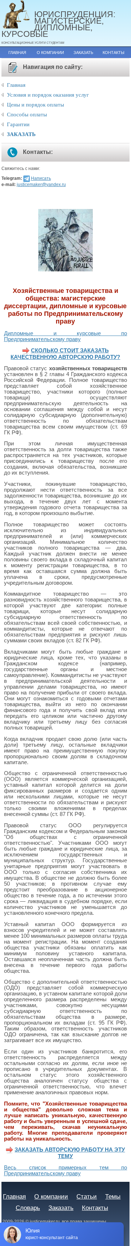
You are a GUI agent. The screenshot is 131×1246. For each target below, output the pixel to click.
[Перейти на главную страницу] (17, 15)
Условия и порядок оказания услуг (48, 95)
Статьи (86, 1196)
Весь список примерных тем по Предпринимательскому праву (65, 1170)
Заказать (83, 52)
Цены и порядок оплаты (35, 105)
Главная (17, 52)
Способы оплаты (27, 114)
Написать (41, 178)
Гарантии (18, 124)
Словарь (28, 1207)
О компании (50, 52)
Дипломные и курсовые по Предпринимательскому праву (65, 336)
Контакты (113, 52)
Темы (112, 1196)
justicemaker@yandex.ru (41, 184)
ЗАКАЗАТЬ (21, 134)
